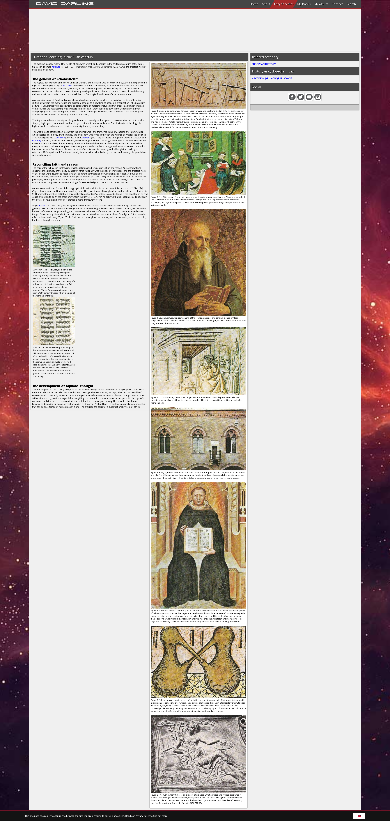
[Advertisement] (120, 30)
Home (254, 4)
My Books (304, 4)
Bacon (42, 205)
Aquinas (56, 66)
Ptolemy (36, 140)
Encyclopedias (284, 4)
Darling (77, 3)
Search (351, 4)
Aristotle (67, 85)
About (266, 4)
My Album (321, 4)
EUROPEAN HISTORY (264, 64)
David (47, 3)
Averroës (85, 137)
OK (359, 815)
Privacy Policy (142, 815)
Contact (337, 4)
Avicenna (60, 137)
